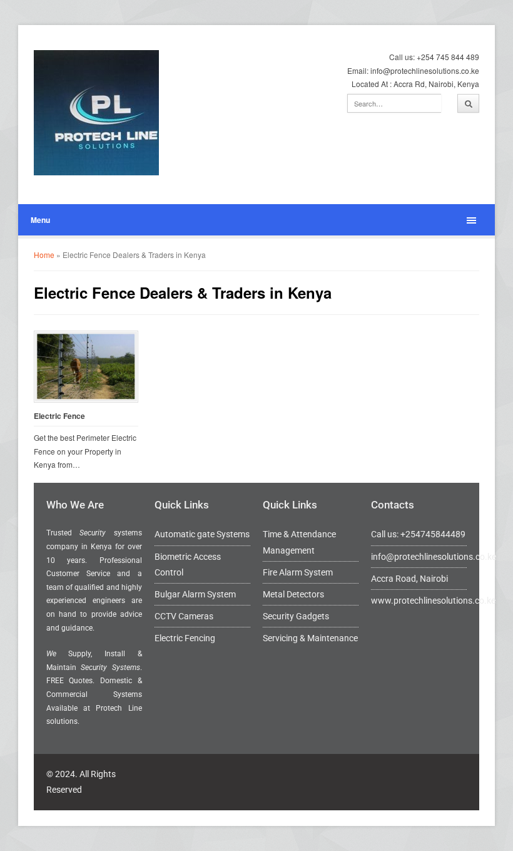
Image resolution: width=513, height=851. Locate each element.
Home (44, 254)
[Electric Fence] (86, 367)
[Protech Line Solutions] (96, 112)
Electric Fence (59, 416)
